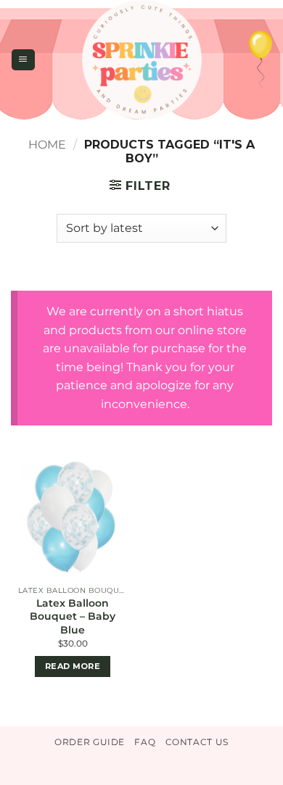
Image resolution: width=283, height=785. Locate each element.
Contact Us (197, 741)
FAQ (144, 741)
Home (47, 144)
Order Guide (89, 741)
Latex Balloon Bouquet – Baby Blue (72, 616)
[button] (23, 59)
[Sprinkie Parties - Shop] (142, 60)
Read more (72, 666)
